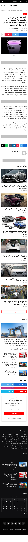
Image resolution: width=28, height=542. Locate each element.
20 (6, 506)
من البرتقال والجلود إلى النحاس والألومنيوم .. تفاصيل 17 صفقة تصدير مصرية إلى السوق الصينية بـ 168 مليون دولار (10, 355)
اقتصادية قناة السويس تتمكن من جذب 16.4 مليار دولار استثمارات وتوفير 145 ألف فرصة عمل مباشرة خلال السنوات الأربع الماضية (14, 341)
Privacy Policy (13, 418)
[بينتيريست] (8, 34)
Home (25, 10)
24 (17, 508)
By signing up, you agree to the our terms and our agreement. (13, 417)
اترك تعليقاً (14, 312)
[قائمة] (26, 5)
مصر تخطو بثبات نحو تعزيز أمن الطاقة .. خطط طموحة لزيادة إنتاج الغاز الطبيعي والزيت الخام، (9, 372)
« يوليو (25, 513)
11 (14, 504)
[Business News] (14, 5)
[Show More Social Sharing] (2, 34)
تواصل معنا (24, 454)
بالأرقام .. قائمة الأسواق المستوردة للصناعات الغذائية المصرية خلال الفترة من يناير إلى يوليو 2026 (9, 364)
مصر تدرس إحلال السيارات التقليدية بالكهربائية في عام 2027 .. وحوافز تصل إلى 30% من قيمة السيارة (15, 256)
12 (10, 504)
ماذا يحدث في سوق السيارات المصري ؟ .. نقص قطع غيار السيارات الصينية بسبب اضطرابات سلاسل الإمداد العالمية (15, 302)
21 (3, 506)
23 (21, 508)
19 (10, 506)
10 (17, 504)
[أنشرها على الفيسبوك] (23, 34)
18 (14, 506)
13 (6, 504)
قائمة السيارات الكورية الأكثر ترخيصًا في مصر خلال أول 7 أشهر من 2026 (15, 279)
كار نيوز (25, 14)
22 (24, 508)
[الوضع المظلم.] (4, 5)
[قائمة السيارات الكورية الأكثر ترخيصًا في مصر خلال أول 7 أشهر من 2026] (14, 270)
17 (17, 506)
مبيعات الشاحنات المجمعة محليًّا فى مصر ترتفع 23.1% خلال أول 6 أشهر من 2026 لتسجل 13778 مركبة (15, 232)
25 (14, 508)
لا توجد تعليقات (22, 30)
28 (3, 508)
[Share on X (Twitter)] (15, 34)
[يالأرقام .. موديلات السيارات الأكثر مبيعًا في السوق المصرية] (14, 200)
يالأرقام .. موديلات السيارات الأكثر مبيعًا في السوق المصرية (16, 209)
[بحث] (2, 5)
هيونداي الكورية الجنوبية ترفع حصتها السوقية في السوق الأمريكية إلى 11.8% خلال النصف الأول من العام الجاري (14, 186)
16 (21, 506)
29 (24, 511)
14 (3, 504)
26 (10, 508)
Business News (15, 28)
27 (6, 508)
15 (24, 506)
